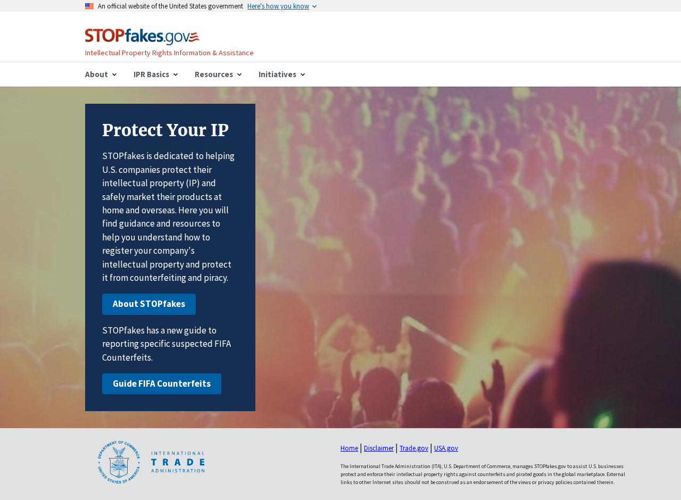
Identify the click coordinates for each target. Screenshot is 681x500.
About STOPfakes (149, 304)
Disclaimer (379, 448)
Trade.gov (414, 448)
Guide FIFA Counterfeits (162, 383)
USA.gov (446, 448)
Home (349, 448)
